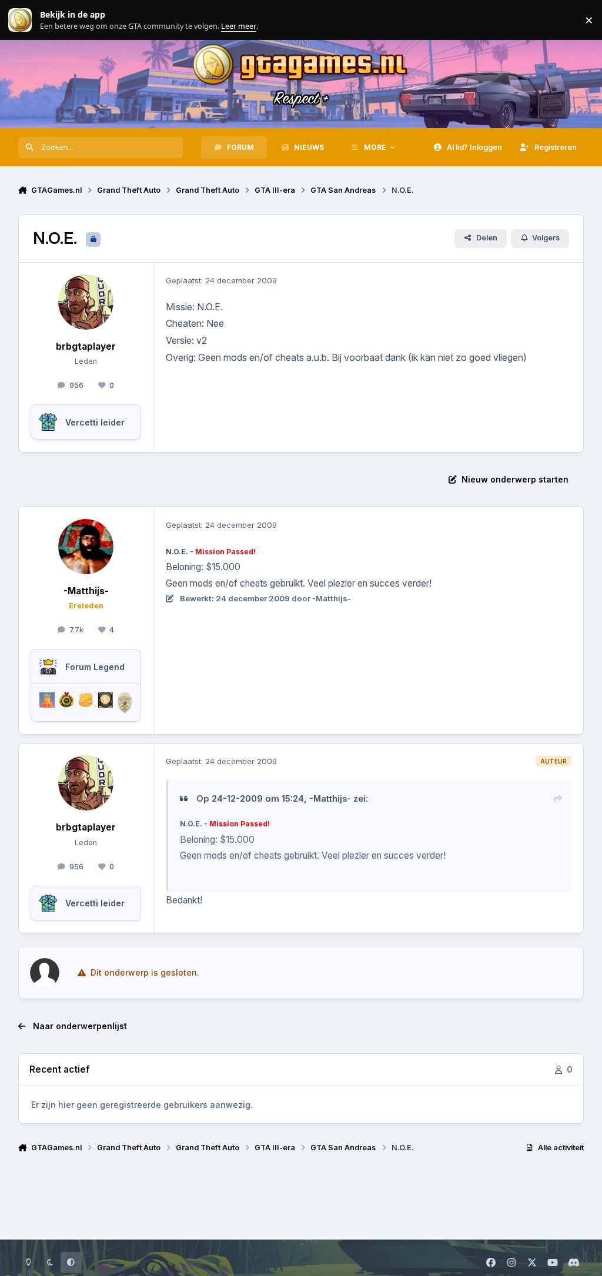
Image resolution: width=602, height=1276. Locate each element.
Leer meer (20, 20)
